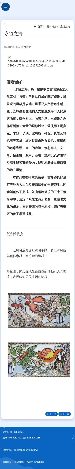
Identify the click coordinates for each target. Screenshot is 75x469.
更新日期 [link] (7, 432)
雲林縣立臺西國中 (37, 9)
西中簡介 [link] (51, 26)
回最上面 (65, 414)
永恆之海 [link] (65, 26)
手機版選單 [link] (5, 7)
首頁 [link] (40, 26)
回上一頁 (52, 414)
